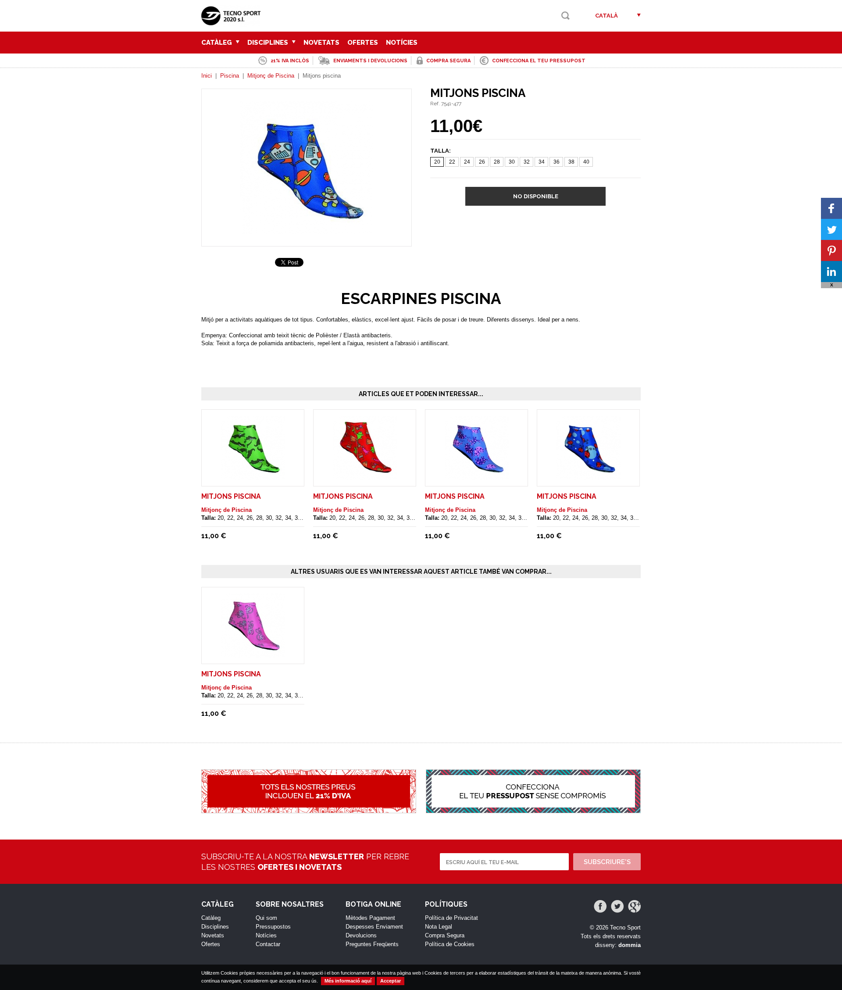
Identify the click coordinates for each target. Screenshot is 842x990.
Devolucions (361, 935)
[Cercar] (565, 15)
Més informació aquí (348, 980)
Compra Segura (444, 935)
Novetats (321, 42)
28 (497, 162)
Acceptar (390, 980)
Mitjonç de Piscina (270, 75)
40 (586, 162)
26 (482, 162)
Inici (206, 75)
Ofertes (362, 42)
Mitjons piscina (231, 496)
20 (437, 162)
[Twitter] (617, 906)
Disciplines (268, 42)
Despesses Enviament (374, 926)
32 (527, 162)
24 (467, 162)
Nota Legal (438, 926)
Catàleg (217, 42)
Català (606, 15)
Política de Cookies (450, 944)
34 (542, 162)
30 (512, 162)
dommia (629, 945)
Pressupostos (273, 926)
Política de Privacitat (451, 918)
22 (452, 162)
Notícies (401, 42)
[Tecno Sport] (233, 22)
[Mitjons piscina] (306, 230)
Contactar (268, 944)
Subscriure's (607, 862)
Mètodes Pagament (370, 918)
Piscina (229, 75)
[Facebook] (600, 906)
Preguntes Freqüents (372, 944)
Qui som (266, 918)
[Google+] (634, 906)
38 (571, 162)
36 (556, 162)
